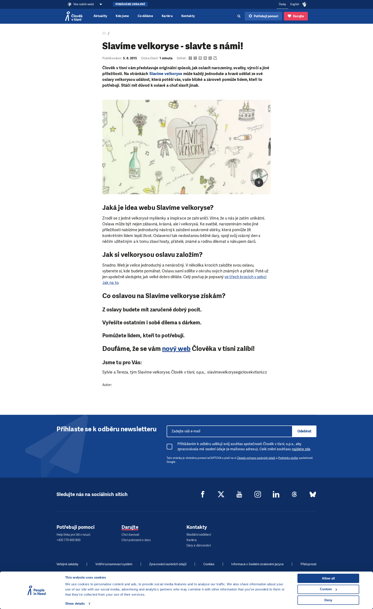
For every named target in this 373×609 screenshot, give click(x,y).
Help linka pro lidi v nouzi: (73, 535)
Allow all (328, 578)
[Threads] (294, 494)
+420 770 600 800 (69, 540)
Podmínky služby (288, 458)
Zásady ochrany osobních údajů (256, 458)
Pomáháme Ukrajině (130, 4)
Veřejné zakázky (68, 564)
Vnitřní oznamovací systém (114, 564)
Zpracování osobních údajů (167, 564)
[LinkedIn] (276, 494)
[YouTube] (239, 494)
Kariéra (167, 16)
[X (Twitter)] (221, 494)
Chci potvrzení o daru (136, 540)
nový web (176, 348)
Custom (326, 589)
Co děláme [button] (145, 16)
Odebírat (304, 431)
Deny (328, 600)
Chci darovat (130, 535)
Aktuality (100, 16)
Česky (282, 4)
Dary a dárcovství (198, 545)
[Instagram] (257, 494)
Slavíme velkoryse (165, 73)
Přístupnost (308, 564)
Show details (75, 603)
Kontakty (188, 16)
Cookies (209, 564)
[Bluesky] (313, 494)
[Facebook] (202, 494)
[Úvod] (104, 33)
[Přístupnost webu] (304, 4)
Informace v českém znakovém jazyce (257, 564)
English (294, 4)
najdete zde (301, 449)
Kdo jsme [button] (122, 16)
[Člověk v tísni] (74, 16)
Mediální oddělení (198, 535)
